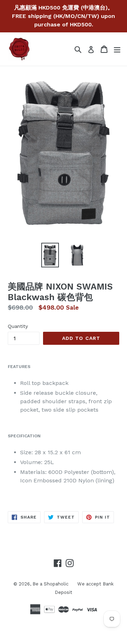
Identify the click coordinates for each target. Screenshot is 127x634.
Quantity (18, 326)
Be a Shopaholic (50, 584)
